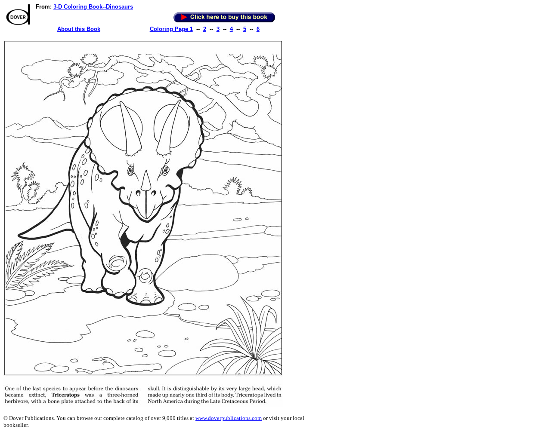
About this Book (78, 29)
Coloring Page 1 (171, 29)
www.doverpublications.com (228, 418)
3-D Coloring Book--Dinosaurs (93, 6)
